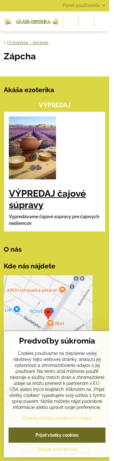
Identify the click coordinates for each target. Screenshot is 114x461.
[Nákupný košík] (86, 21)
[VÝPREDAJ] (32, 149)
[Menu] (101, 21)
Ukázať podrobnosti (57, 449)
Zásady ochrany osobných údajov (57, 418)
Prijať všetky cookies (57, 435)
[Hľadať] (70, 21)
